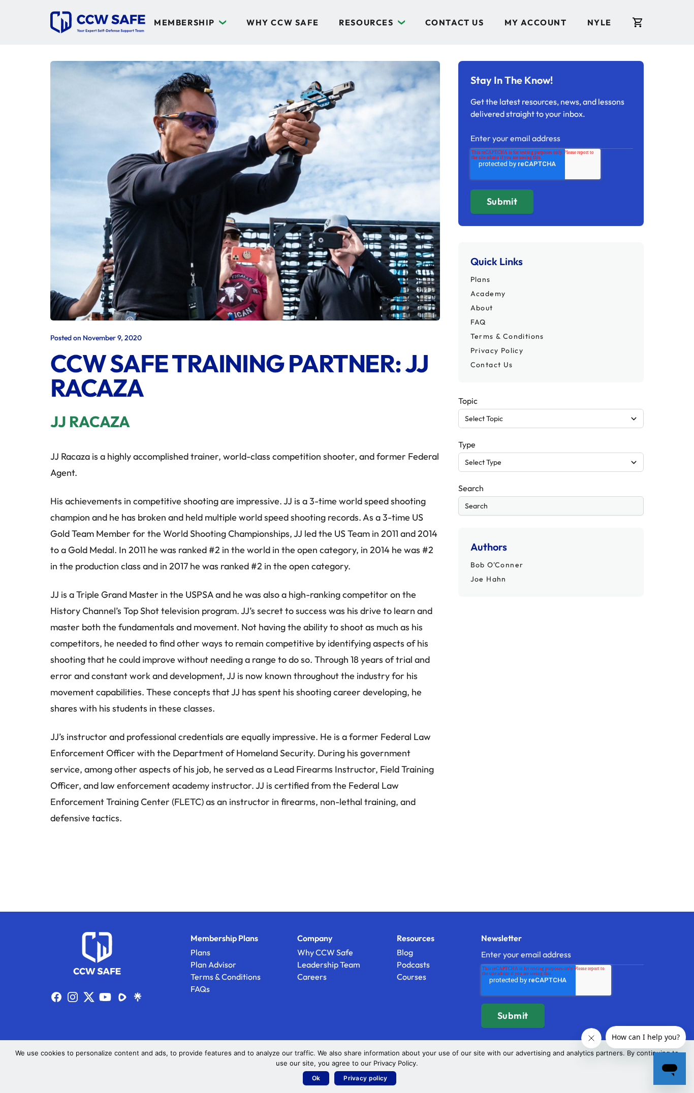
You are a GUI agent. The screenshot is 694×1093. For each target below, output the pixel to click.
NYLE (599, 22)
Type (467, 444)
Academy (488, 293)
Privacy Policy (497, 350)
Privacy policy (365, 1078)
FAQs (200, 989)
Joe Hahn (488, 579)
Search (471, 488)
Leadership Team (328, 964)
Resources (366, 22)
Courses (411, 977)
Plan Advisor (213, 964)
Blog (405, 952)
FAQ (478, 322)
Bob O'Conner (497, 564)
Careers (312, 977)
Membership (184, 22)
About (481, 307)
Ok (316, 1078)
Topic (468, 401)
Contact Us (454, 22)
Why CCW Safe (282, 22)
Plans (480, 279)
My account (535, 22)
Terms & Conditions (507, 336)
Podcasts (413, 964)
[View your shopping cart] (638, 22)
